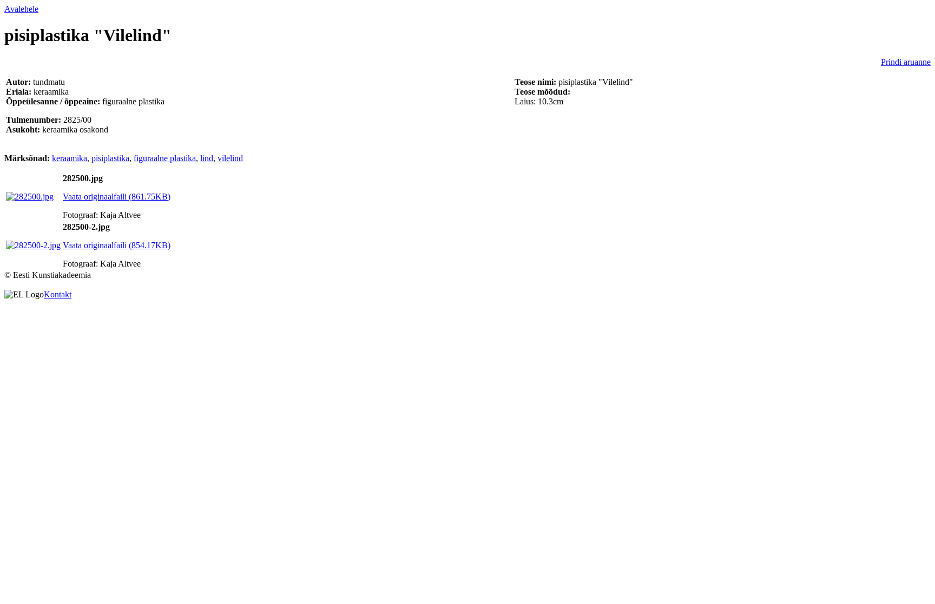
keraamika (69, 158)
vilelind (230, 158)
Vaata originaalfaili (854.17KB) (116, 245)
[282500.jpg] (30, 196)
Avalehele (21, 9)
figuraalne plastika (165, 158)
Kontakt (57, 294)
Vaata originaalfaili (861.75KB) (116, 196)
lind (206, 158)
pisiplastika (110, 158)
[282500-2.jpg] (33, 245)
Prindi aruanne (906, 62)
